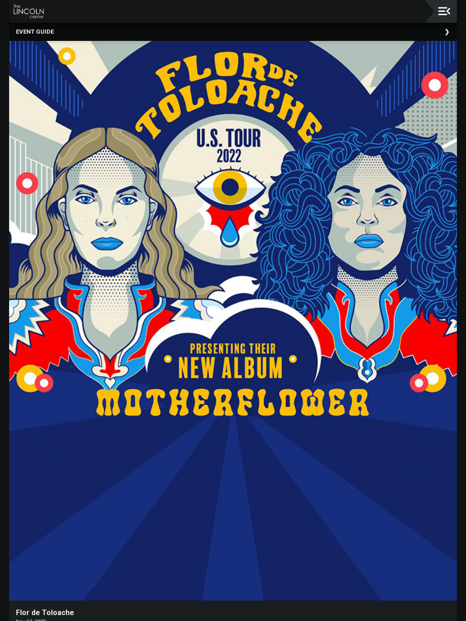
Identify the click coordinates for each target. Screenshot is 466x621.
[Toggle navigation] (444, 11)
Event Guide (35, 31)
